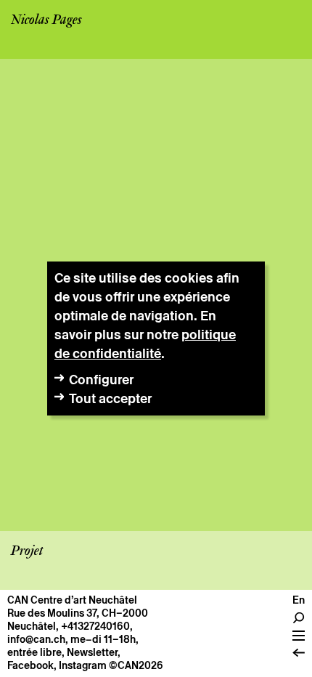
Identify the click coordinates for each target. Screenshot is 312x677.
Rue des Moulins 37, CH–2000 (77, 613)
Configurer (101, 379)
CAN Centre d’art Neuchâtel (72, 600)
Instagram (83, 665)
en (298, 600)
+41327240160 (95, 626)
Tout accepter (110, 398)
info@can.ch (36, 639)
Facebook (30, 665)
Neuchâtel (31, 626)
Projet (27, 551)
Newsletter (92, 652)
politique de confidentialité (145, 343)
